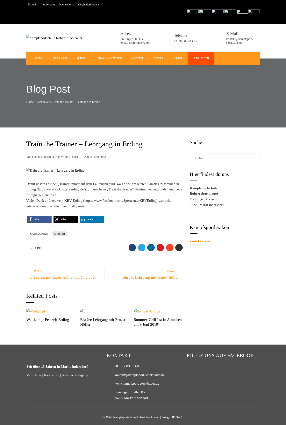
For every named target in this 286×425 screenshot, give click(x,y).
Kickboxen (60, 233)
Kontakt (33, 4)
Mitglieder (200, 58)
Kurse (81, 58)
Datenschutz (66, 4)
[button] (39, 219)
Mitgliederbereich (88, 4)
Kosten (137, 58)
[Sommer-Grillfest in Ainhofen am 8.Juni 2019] (148, 311)
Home (39, 58)
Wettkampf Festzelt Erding (47, 319)
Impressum (48, 4)
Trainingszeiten (109, 58)
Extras (158, 58)
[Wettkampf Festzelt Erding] (35, 311)
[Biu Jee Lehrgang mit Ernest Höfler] (84, 311)
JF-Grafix (178, 417)
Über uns (60, 58)
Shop (179, 58)
